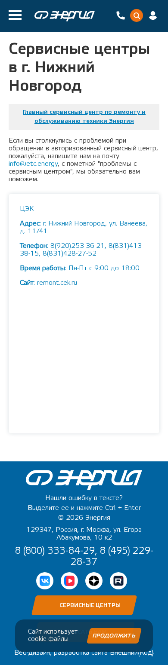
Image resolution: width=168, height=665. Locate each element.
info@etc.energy (33, 164)
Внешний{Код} (132, 652)
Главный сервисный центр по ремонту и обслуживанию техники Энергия (84, 117)
